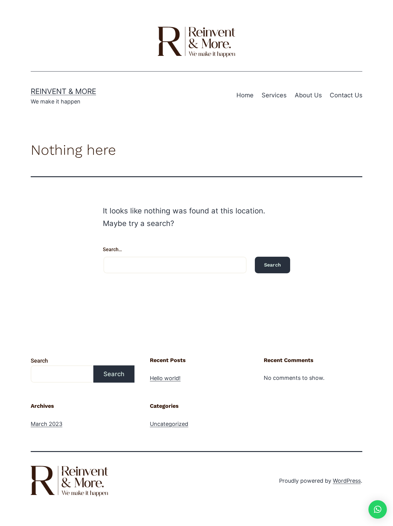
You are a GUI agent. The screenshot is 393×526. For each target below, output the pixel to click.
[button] (377, 509)
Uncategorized (169, 424)
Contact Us (346, 95)
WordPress (347, 480)
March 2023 (46, 424)
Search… (112, 249)
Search (39, 360)
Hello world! (165, 378)
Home (245, 95)
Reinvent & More (63, 91)
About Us (308, 95)
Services (274, 95)
